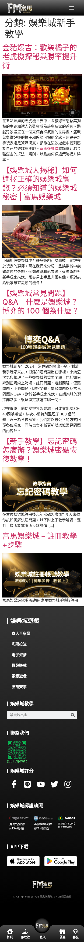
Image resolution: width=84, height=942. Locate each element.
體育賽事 (19, 687)
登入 (43, 937)
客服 (76, 937)
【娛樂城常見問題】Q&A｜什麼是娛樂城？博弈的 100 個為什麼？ (40, 302)
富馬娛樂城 (49, 148)
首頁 (10, 937)
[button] (71, 8)
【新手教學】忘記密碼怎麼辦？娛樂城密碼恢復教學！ (39, 450)
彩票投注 (19, 644)
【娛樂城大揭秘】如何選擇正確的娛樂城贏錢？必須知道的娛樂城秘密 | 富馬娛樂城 (39, 183)
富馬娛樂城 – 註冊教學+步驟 (39, 540)
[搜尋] (73, 715)
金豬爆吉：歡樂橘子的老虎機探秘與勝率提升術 (39, 56)
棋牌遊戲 (19, 665)
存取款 (25, 937)
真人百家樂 (21, 633)
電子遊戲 (19, 655)
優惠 (63, 937)
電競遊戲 (19, 676)
